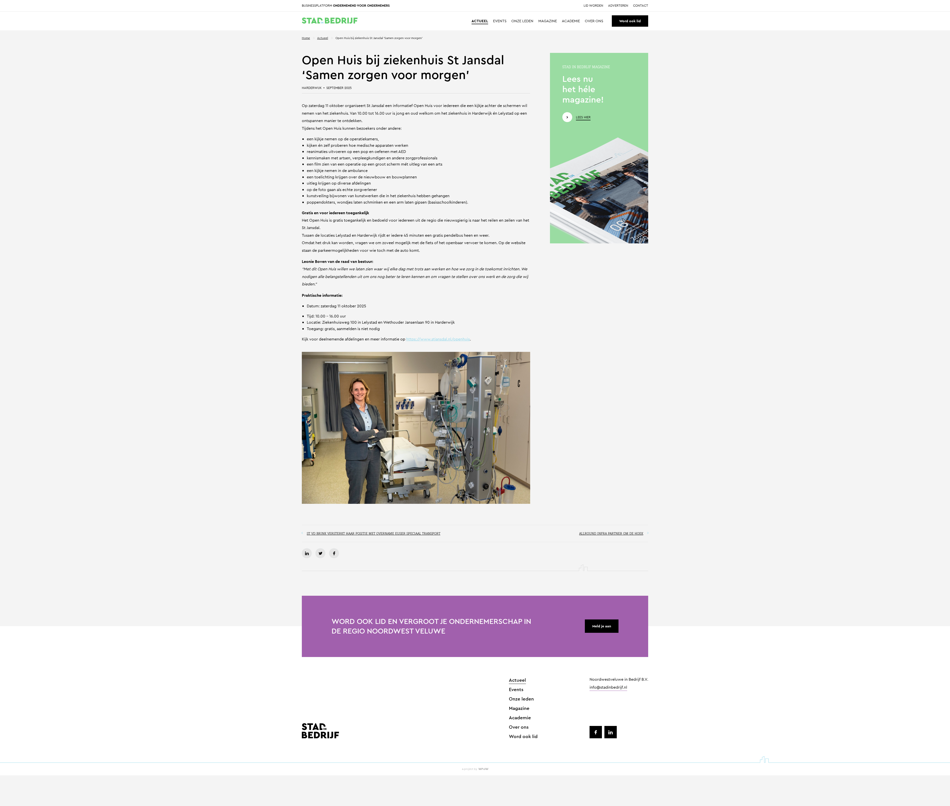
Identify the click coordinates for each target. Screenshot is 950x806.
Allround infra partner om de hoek (611, 533)
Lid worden (593, 5)
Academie (571, 21)
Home (306, 38)
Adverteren (618, 5)
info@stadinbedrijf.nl (608, 687)
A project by (469, 769)
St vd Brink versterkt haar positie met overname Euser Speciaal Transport (373, 533)
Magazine (547, 21)
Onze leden (522, 21)
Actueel (480, 21)
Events (499, 21)
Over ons (594, 21)
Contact (640, 5)
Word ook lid (630, 21)
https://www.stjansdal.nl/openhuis (438, 339)
